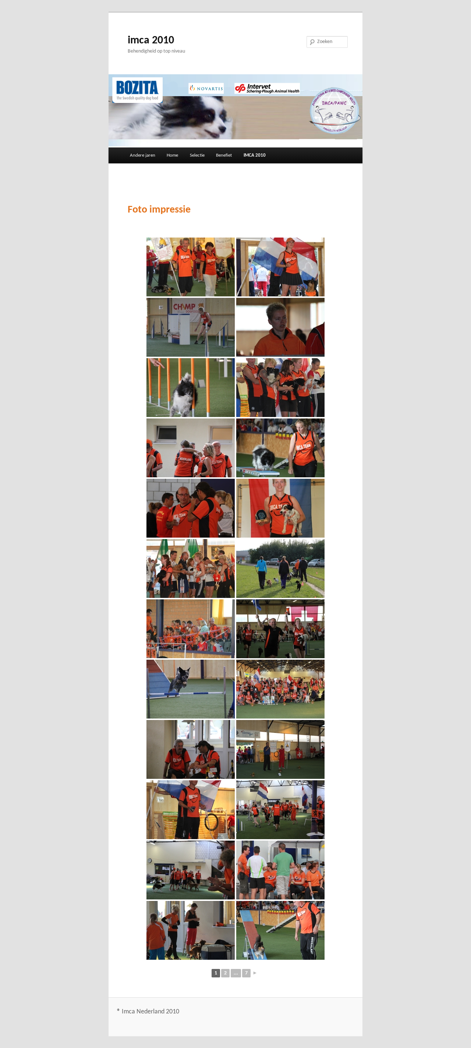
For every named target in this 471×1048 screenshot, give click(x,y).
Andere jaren (142, 155)
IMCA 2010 (255, 155)
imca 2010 (151, 40)
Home (172, 155)
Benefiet (224, 155)
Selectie (197, 155)
